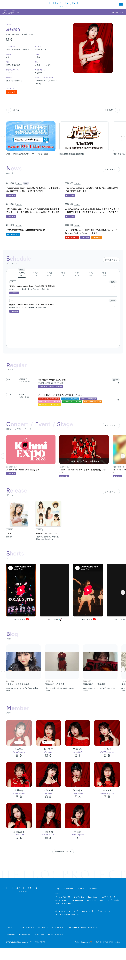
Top (57, 888)
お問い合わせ (10, 934)
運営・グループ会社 (54, 934)
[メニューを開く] (121, 4)
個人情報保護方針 (24, 934)
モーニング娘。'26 (62, 897)
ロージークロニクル (95, 900)
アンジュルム (79, 897)
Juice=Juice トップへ (63, 851)
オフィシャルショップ (24, 927)
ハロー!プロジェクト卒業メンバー (67, 914)
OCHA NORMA (77, 900)
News (81, 888)
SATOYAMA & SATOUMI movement (17, 942)
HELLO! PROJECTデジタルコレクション (82, 927)
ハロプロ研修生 (113, 900)
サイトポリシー (39, 934)
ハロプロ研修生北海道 (64, 903)
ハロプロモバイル (57, 927)
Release (93, 888)
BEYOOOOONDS (61, 900)
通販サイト (86, 911)
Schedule (68, 888)
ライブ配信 (41, 927)
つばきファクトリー (109, 897)
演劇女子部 (38, 942)
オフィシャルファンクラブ (65, 911)
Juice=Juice (92, 897)
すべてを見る (110, 169)
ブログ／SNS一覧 (103, 911)
